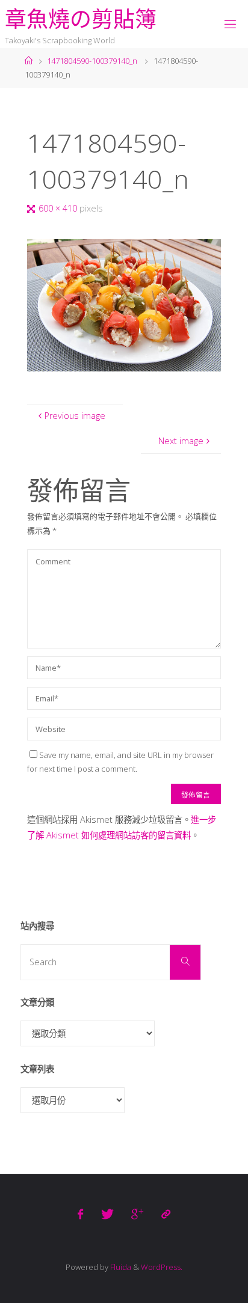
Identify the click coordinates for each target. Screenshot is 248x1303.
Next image (180, 441)
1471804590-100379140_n (92, 60)
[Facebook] (80, 1214)
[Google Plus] (137, 1214)
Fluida (119, 1267)
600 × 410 (59, 208)
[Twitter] (107, 1214)
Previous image (75, 415)
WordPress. (161, 1267)
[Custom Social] (165, 1214)
